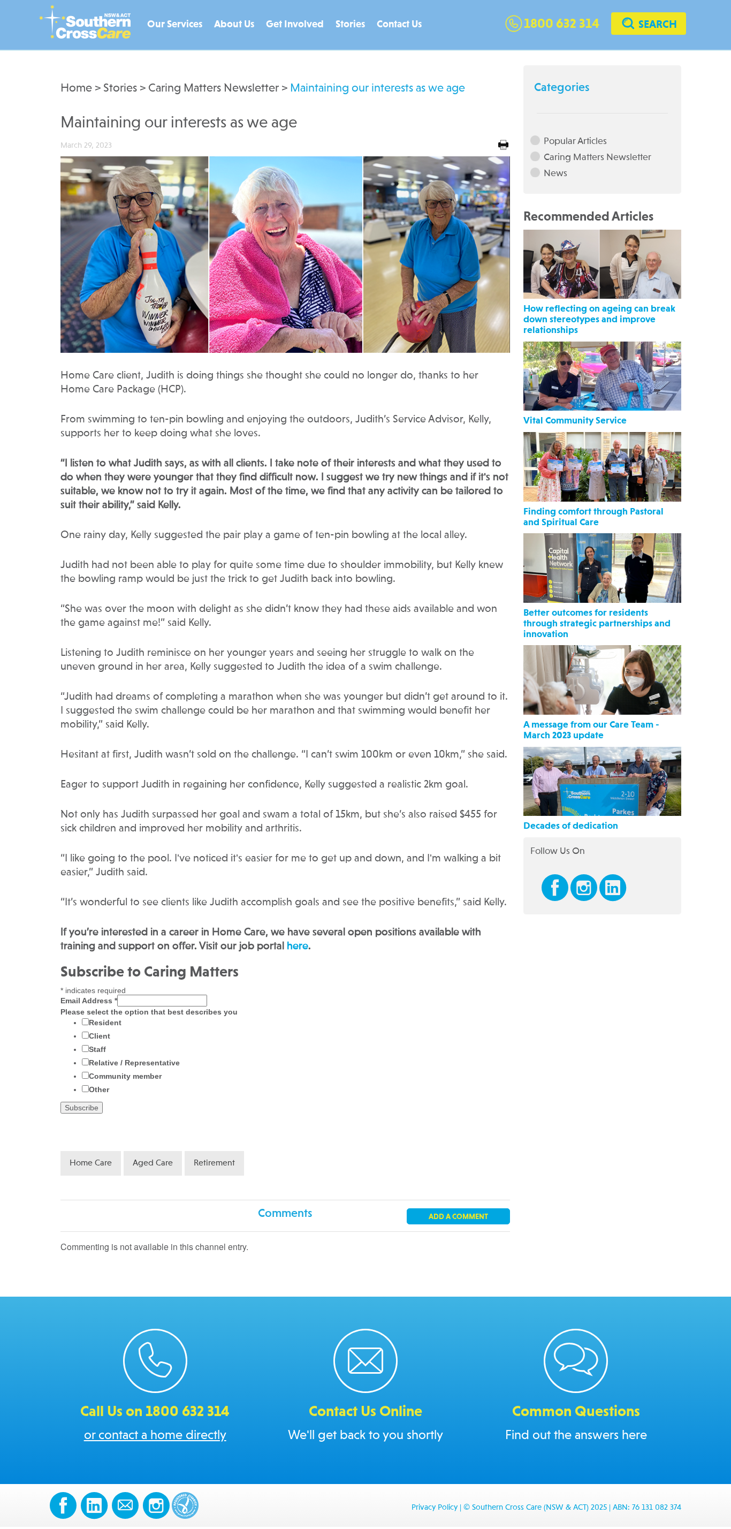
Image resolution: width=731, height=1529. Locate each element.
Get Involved (295, 24)
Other (99, 1089)
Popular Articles (575, 141)
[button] (648, 25)
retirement (214, 1163)
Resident (105, 1022)
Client (99, 1036)
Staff (97, 1049)
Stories (350, 24)
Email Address (88, 1000)
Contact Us (399, 24)
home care (91, 1163)
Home (76, 88)
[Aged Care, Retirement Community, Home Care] (90, 25)
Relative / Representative (134, 1062)
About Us (234, 24)
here (297, 946)
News (555, 173)
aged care (153, 1163)
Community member (125, 1076)
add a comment (458, 1217)
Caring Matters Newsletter (213, 88)
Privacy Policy (435, 1508)
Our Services (174, 24)
